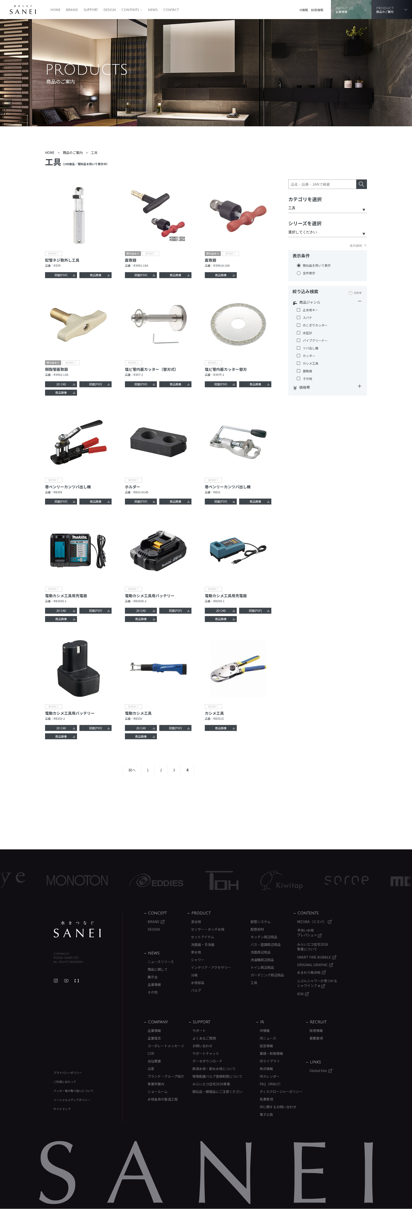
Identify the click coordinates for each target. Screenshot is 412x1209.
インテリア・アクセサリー (211, 967)
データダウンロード (207, 1061)
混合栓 (196, 921)
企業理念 (154, 1038)
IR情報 (303, 10)
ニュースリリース (161, 961)
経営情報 (266, 1045)
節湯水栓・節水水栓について (214, 1068)
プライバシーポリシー (67, 1073)
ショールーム (158, 1091)
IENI (300, 993)
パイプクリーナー (315, 340)
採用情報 (317, 10)
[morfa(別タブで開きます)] (379, 880)
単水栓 (196, 952)
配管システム (261, 921)
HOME (55, 10)
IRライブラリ (270, 1061)
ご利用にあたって (64, 1082)
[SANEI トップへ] (77, 929)
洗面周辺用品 (261, 952)
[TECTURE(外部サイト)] (76, 980)
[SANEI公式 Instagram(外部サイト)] (55, 980)
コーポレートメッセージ (166, 1045)
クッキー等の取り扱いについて (73, 1091)
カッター (309, 356)
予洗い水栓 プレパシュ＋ (307, 932)
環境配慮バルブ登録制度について (217, 1076)
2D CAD (61, 384)
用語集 (358, 293)
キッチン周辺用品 (264, 936)
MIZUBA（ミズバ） (311, 921)
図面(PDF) (61, 275)
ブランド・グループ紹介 (166, 1076)
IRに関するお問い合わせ (278, 1106)
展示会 (153, 976)
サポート (199, 1030)
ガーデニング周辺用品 (267, 975)
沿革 (151, 1068)
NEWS (153, 10)
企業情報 (154, 984)
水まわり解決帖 (308, 972)
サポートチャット (205, 1053)
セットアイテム (202, 936)
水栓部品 (197, 982)
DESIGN (109, 10)
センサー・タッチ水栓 (207, 929)
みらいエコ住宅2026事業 (211, 1083)
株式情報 (266, 1068)
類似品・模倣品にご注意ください (217, 1091)
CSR (151, 1053)
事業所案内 (156, 1083)
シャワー (197, 959)
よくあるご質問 (204, 1038)
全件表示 (309, 273)
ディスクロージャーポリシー (281, 1091)
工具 (254, 982)
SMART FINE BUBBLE (314, 957)
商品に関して (158, 969)
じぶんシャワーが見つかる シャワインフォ (317, 983)
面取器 (307, 371)
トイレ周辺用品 (262, 967)
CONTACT (171, 10)
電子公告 (266, 1114)
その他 (307, 379)
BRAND (72, 10)
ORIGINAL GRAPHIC (312, 964)
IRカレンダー (270, 1076)
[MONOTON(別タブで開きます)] (37, 880)
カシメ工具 (310, 363)
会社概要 (154, 1061)
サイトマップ (62, 1109)
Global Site (318, 1070)
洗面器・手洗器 (202, 944)
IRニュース (268, 1038)
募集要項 (316, 1038)
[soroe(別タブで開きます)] (307, 880)
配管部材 (257, 929)
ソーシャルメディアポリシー (71, 1100)
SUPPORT (91, 10)
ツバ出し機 (310, 348)
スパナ (307, 318)
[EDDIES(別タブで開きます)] (117, 880)
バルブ (196, 990)
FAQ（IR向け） (271, 1083)
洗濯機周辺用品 (262, 959)
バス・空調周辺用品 (266, 944)
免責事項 (266, 1099)
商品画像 (95, 275)
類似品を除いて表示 (317, 265)
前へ (132, 769)
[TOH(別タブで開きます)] (182, 880)
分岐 (194, 975)
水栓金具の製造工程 (163, 1099)
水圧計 (307, 333)
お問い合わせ (202, 1045)
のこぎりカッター (315, 325)
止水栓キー (310, 310)
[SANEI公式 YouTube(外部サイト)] (66, 980)
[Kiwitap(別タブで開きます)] (242, 880)
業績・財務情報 (271, 1053)
